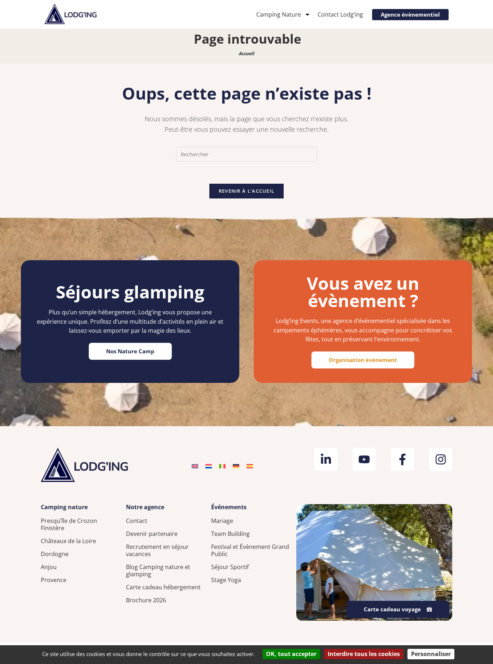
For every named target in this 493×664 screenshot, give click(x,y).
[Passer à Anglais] (195, 466)
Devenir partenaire (152, 533)
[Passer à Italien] (222, 466)
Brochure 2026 (146, 600)
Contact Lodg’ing (340, 14)
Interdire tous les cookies (364, 654)
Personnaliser (431, 654)
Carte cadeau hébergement (163, 587)
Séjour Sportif (230, 567)
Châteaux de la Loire (68, 541)
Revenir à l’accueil (247, 191)
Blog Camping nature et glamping (158, 570)
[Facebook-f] (402, 459)
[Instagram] (440, 459)
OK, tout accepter (291, 654)
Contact (136, 520)
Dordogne (55, 554)
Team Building (230, 533)
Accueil (246, 53)
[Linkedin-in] (325, 459)
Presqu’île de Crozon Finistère (69, 524)
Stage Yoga (226, 580)
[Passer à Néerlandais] (208, 466)
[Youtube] (364, 459)
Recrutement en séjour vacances (157, 550)
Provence (53, 580)
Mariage (222, 520)
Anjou (49, 567)
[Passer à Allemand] (236, 466)
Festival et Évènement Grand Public (250, 550)
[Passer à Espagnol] (250, 466)
